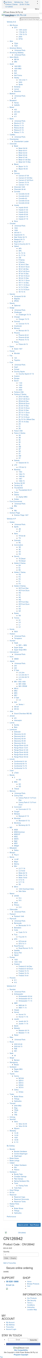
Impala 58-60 (23, 207)
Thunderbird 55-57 (25, 490)
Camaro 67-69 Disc (25, 178)
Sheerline (17, 91)
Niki (15, 510)
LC (19, 620)
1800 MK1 (17, 66)
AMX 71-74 (23, 1007)
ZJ (19, 426)
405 (15, 114)
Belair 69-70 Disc (25, 162)
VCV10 (21, 1087)
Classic (16, 1010)
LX (19, 627)
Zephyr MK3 (23, 497)
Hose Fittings (14, 1190)
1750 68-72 (23, 32)
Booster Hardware (20, 1151)
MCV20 (21, 1078)
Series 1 (21, 704)
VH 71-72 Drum (24, 285)
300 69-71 (17, 232)
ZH (20, 424)
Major (16, 861)
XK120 (16, 706)
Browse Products (33, 1284)
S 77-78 (21, 882)
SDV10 (21, 1080)
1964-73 (22, 474)
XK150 (16, 709)
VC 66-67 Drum (24, 267)
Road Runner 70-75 (26, 948)
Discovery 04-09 (20, 734)
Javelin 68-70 (23, 1021)
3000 (20, 82)
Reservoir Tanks (20, 1201)
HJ (19, 595)
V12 (20, 679)
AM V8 (16, 59)
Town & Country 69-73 (22, 244)
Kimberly (17, 87)
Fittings (16, 1099)
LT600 (16, 773)
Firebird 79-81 (24, 975)
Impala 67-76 (23, 219)
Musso (16, 1064)
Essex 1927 (18, 349)
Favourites (10, 1327)
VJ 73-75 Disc (23, 287)
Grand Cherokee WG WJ (23, 713)
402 (15, 109)
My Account (10, 1322)
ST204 (21, 1092)
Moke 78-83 (23, 877)
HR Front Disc (24, 602)
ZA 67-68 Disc (24, 396)
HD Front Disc (24, 588)
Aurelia (16, 725)
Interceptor (18, 720)
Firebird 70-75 (24, 971)
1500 (16, 1137)
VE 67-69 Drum (24, 271)
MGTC (16, 839)
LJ (19, 624)
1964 (20, 472)
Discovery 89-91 (20, 736)
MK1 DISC (22, 684)
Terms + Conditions (31, 1303)
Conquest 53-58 (20, 296)
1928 (16, 230)
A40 (15, 73)
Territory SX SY (19, 483)
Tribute (16, 789)
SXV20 (21, 1085)
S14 (20, 898)
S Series (22, 262)
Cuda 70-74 (23, 932)
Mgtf (15, 841)
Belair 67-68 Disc (25, 159)
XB (20, 437)
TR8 (15, 1115)
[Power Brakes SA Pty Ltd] (14, 15)
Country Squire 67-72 (26, 374)
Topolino (17, 360)
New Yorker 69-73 (20, 237)
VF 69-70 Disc (24, 273)
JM (20, 529)
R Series (22, 260)
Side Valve (22, 891)
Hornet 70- (22, 1014)
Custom (17, 376)
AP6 (20, 251)
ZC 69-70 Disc (24, 406)
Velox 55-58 (23, 1126)
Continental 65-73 (20, 763)
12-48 (16, 1133)
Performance (11, 1216)
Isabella (17, 105)
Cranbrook (18, 326)
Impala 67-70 (23, 216)
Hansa (16, 102)
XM (20, 447)
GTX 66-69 (22, 941)
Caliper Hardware (20, 1165)
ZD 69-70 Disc (24, 410)
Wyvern (16, 1128)
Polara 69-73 (23, 344)
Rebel (16, 1035)
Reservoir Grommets (21, 1199)
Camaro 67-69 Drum (26, 180)
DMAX (16, 659)
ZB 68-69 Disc (24, 401)
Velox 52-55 (23, 1124)
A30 (15, 71)
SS (20, 884)
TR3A (16, 1110)
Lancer (16, 89)
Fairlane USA (19, 392)
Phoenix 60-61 (24, 335)
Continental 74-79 (20, 766)
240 (15, 665)
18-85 (16, 1140)
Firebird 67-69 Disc (25, 966)
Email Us (10, 1284)
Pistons (16, 1169)
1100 (20, 383)
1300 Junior (23, 30)
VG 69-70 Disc (24, 278)
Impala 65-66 (23, 214)
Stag (15, 1108)
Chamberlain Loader (21, 141)
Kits (15, 1167)
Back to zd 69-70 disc (25, 1225)
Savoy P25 (18, 953)
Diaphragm (18, 1156)
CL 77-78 (22, 255)
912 (15, 982)
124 (15, 358)
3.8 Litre (21, 672)
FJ (19, 581)
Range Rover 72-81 (21, 747)
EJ (19, 568)
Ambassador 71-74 (25, 1001)
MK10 (16, 688)
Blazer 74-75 (23, 166)
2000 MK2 (17, 1105)
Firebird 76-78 (24, 973)
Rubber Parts (14, 1204)
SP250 (16, 301)
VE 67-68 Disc (24, 269)
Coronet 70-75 (24, 323)
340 (15, 668)
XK (20, 442)
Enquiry (13, 1258)
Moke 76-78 (23, 875)
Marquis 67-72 (24, 816)
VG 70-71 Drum (24, 280)
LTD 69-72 (22, 467)
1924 (16, 228)
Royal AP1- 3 (18, 241)
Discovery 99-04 (20, 743)
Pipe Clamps (18, 1179)
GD (20, 786)
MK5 (15, 693)
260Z (16, 902)
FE (20, 579)
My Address (10, 1324)
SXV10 (21, 1083)
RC (20, 542)
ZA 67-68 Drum (24, 399)
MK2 (15, 691)
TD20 (16, 43)
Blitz (15, 171)
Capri (16, 367)
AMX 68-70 (23, 1005)
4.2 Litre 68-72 (24, 677)
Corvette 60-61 (24, 196)
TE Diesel (22, 558)
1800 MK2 (17, 68)
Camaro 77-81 (24, 185)
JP (19, 531)
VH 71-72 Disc (24, 282)
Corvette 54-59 (24, 194)
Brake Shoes (18, 1096)
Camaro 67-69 (24, 175)
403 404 (17, 112)
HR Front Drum (24, 604)
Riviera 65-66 (19, 128)
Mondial (17, 353)
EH (20, 565)
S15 (20, 900)
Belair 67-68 (23, 157)
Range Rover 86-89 (21, 752)
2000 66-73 (18, 1046)
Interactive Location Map (32, 1308)
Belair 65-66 (23, 155)
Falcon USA (18, 431)
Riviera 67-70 (19, 130)
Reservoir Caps (19, 1197)
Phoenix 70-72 (24, 339)
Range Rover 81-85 (21, 750)
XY (20, 458)
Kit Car (12, 1192)
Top (1, 1357)
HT (20, 606)
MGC (16, 836)
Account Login (11, 1329)
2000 (20, 36)
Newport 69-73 (19, 239)
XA (20, 435)
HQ (20, 599)
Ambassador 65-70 (25, 998)
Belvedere (17, 927)
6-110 (16, 1142)
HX (20, 609)
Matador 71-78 (24, 1033)
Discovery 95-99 (20, 741)
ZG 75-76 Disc (24, 421)
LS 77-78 (22, 868)
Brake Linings (14, 1160)
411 (15, 116)
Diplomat (17, 305)
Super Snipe (18, 647)
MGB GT (17, 834)
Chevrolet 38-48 (20, 189)
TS (20, 538)
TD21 (16, 46)
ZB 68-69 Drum (24, 403)
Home (29, 1281)
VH (20, 552)
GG (20, 779)
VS (20, 554)
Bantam (17, 1060)
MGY (16, 843)
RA (20, 615)
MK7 (15, 695)
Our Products (32, 1298)
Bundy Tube (18, 1174)
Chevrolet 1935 (19, 187)
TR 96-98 (22, 536)
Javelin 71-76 (23, 1023)
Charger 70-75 (24, 319)
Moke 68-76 (23, 873)
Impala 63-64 (23, 212)
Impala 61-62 (23, 210)
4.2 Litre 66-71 (24, 675)
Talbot (16, 1071)
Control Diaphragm (21, 1153)
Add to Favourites (9, 1263)
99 (15, 1055)
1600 (20, 387)
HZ (20, 611)
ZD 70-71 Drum (24, 412)
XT (20, 453)
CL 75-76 (22, 253)
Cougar (16, 811)
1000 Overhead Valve (26, 889)
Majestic (17, 298)
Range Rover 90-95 (21, 754)
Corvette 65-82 (24, 203)
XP (20, 449)
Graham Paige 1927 (21, 515)
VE (20, 549)
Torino (16, 492)
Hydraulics (18, 1101)
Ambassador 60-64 (25, 996)
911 (15, 980)
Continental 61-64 (20, 761)
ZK (20, 428)
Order (6, 1258)
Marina (16, 864)
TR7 (15, 1112)
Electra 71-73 (19, 125)
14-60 (16, 1135)
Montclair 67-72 (24, 820)
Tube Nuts (17, 1188)
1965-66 (22, 476)
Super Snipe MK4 (20, 650)
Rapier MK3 (18, 1069)
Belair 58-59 (23, 148)
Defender (17, 732)
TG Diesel (22, 561)
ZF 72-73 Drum (24, 417)
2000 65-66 (18, 1044)
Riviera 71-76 (19, 132)
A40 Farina (18, 75)
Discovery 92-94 (20, 738)
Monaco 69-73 (24, 330)
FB (20, 574)
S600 (16, 631)
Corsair (16, 369)
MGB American (19, 832)
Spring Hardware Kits (21, 1181)
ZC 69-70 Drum (24, 408)
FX (20, 583)
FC (20, 577)
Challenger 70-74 (25, 314)
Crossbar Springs (20, 1176)
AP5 (20, 248)
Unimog (12, 1117)
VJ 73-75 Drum (24, 289)
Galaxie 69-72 (24, 462)
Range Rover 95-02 (21, 757)
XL (19, 444)
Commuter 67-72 (25, 809)
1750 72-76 (23, 34)
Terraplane (18, 638)
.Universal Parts (19, 50)
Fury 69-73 (22, 937)
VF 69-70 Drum (24, 276)
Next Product (34, 1225)
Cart (28, 1286)
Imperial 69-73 (19, 235)
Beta (15, 727)
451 (15, 718)
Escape (16, 378)
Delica (16, 850)
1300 (20, 385)
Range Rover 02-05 (21, 745)
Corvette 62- (23, 198)
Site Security (31, 1300)
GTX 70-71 (22, 943)
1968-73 (22, 481)
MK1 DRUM (23, 686)
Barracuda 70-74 (25, 925)
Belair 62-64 (23, 153)
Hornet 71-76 (23, 1017)
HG (20, 593)
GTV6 (21, 39)
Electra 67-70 (19, 123)
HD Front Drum (24, 590)
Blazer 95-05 (23, 169)
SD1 (15, 1051)
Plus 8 (16, 855)
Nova (16, 221)
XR (20, 451)
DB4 (15, 61)
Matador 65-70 (24, 1030)
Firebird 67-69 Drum (26, 968)
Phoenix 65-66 (24, 337)
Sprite (21, 84)
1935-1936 (18, 962)
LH (20, 622)
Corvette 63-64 (24, 200)
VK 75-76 (22, 292)
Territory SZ (18, 485)
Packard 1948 (19, 916)
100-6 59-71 (23, 80)
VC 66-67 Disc (24, 264)
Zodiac (16, 499)
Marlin (16, 1026)
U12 (20, 907)
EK (20, 570)
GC (20, 784)
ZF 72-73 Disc (24, 415)
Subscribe (33, 1340)
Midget (16, 845)
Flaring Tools (23, 1185)
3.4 (20, 700)
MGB (16, 830)
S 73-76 (21, 880)
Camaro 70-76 (24, 182)
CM (20, 257)
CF (15, 98)
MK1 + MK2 (23, 645)
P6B (15, 1048)
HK (20, 597)
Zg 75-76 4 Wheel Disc (27, 419)
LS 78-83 (22, 871)
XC (20, 440)
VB (20, 547)
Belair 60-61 (23, 150)
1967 (20, 478)
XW (20, 456)
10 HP (16, 859)
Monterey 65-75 (24, 825)
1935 (16, 959)
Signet (16, 955)
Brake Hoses (14, 1158)
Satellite (17, 950)
